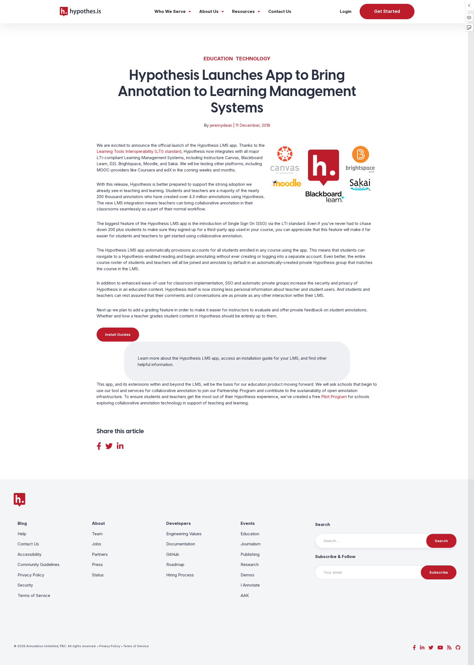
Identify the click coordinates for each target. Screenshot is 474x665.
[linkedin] (422, 647)
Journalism (251, 543)
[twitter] (430, 647)
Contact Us (279, 11)
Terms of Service (34, 595)
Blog (22, 523)
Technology (253, 58)
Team (97, 533)
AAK (245, 595)
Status (98, 574)
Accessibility (29, 554)
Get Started (387, 11)
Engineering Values (184, 533)
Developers (178, 523)
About (98, 523)
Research (250, 564)
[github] (458, 647)
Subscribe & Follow (335, 556)
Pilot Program (334, 396)
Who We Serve (170, 11)
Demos (247, 574)
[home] (80, 11)
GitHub (172, 554)
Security (25, 585)
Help (22, 533)
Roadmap (175, 564)
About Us (209, 11)
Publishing (250, 554)
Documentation (180, 543)
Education (218, 58)
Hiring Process (180, 574)
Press (97, 564)
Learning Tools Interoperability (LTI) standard (139, 151)
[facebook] (414, 647)
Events (248, 523)
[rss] (449, 647)
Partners (100, 554)
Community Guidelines (39, 564)
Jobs (96, 543)
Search (322, 524)
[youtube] (440, 647)
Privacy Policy (31, 574)
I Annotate (250, 585)
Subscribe (438, 572)
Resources (243, 11)
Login (345, 11)
